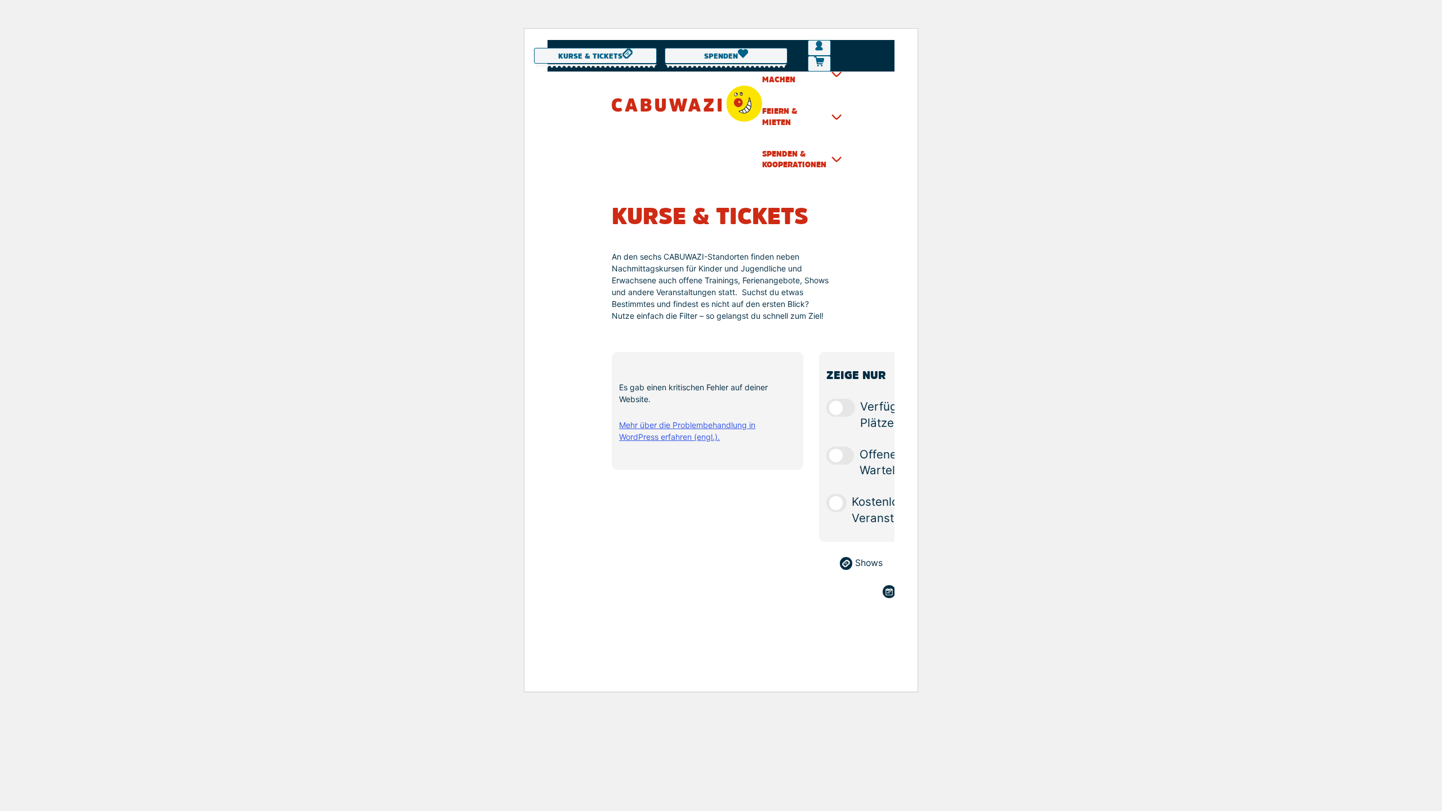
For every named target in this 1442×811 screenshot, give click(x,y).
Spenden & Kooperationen (794, 159)
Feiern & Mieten (780, 116)
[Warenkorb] (819, 64)
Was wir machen (780, 74)
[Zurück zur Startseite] (687, 104)
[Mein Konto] (819, 48)
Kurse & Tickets (590, 56)
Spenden (721, 56)
